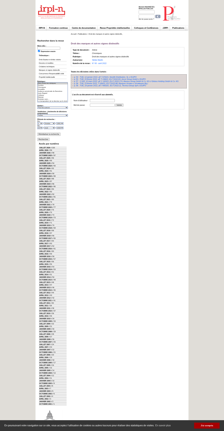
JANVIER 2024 (44, 173)
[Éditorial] (52, 97)
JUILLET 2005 (44, 365)
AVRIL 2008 (43, 337)
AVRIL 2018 (43, 233)
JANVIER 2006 (44, 360)
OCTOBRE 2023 (45, 176)
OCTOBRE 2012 (45, 290)
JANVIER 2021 (44, 205)
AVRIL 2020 (43, 212)
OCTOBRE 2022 (45, 186)
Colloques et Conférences (146, 28)
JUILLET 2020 (44, 210)
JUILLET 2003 (44, 386)
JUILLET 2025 (44, 158)
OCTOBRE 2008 (45, 331)
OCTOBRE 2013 (45, 280)
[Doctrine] (52, 85)
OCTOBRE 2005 (45, 363)
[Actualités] (52, 89)
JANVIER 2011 (44, 308)
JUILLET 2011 (44, 303)
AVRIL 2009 (43, 326)
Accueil (73, 34)
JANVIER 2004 (44, 381)
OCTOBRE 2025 (45, 155)
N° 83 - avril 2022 (99, 63)
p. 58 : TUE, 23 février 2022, (111, 83)
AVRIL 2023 (43, 181)
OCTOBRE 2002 (45, 394)
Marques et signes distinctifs (49, 70)
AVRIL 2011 (43, 306)
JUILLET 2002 (44, 396)
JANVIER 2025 (44, 163)
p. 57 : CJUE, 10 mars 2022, (126, 81)
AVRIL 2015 (43, 264)
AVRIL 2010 (43, 316)
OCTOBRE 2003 (45, 383)
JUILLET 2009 (44, 324)
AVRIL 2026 (43, 150)
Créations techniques (47, 66)
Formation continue (58, 28)
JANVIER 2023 (44, 184)
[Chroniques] (52, 87)
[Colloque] (52, 95)
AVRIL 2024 (43, 171)
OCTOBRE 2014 (45, 269)
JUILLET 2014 (44, 272)
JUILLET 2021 (44, 199)
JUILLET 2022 (44, 189)
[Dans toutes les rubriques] (52, 83)
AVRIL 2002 (43, 399)
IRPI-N (42, 28)
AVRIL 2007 (43, 347)
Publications (178, 28)
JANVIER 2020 (44, 215)
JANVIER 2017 (44, 246)
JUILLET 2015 (44, 262)
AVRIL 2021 (43, 202)
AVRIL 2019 (43, 223)
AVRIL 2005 (43, 368)
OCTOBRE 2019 (45, 217)
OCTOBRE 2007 (45, 342)
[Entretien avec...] (52, 99)
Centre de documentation (84, 28)
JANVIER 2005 (44, 370)
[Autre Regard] (52, 93)
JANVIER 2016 (44, 256)
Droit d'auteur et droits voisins (50, 59)
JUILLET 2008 (44, 334)
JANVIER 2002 (44, 401)
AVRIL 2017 (43, 243)
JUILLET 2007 (44, 344)
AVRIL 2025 (43, 160)
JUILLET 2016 (44, 251)
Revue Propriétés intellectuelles (147, 7)
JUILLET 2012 (44, 293)
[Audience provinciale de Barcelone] (52, 91)
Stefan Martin (97, 60)
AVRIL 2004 (43, 378)
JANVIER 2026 (44, 153)
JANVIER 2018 (44, 236)
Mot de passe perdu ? (146, 19)
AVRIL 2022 (43, 192)
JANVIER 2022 (44, 194)
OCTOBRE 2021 (45, 197)
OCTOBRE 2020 (45, 207)
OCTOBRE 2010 (45, 311)
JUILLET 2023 (44, 179)
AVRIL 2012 (43, 295)
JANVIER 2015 (44, 267)
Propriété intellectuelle (47, 77)
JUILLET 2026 (44, 148)
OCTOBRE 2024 (45, 166)
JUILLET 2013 (44, 282)
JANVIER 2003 (44, 391)
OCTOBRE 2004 (45, 373)
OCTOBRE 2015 (45, 259)
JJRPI (165, 28)
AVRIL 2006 (43, 357)
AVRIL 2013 (43, 285)
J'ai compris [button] (207, 425)
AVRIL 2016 (43, 254)
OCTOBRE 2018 (45, 228)
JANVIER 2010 (44, 318)
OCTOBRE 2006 (45, 352)
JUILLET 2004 (44, 375)
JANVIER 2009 (44, 329)
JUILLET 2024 (44, 168)
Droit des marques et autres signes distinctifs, (106, 34)
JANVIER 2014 (44, 277)
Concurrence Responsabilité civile (51, 73)
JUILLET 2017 (44, 241)
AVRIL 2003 (43, 388)
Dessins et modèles (46, 63)
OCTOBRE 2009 (45, 321)
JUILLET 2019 (44, 220)
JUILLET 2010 (44, 313)
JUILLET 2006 (44, 355)
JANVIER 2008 (44, 339)
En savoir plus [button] (163, 425)
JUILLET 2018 (44, 230)
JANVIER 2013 (44, 287)
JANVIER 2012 (44, 298)
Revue (115, 28)
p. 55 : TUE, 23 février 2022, (110, 79)
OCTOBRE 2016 (45, 249)
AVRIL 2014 (43, 274)
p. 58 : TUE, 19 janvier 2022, (110, 86)
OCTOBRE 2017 (45, 238)
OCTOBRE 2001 (45, 404)
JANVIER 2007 (44, 350)
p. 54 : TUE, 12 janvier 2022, (105, 77)
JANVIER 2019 (44, 225)
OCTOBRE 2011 (45, 300)
